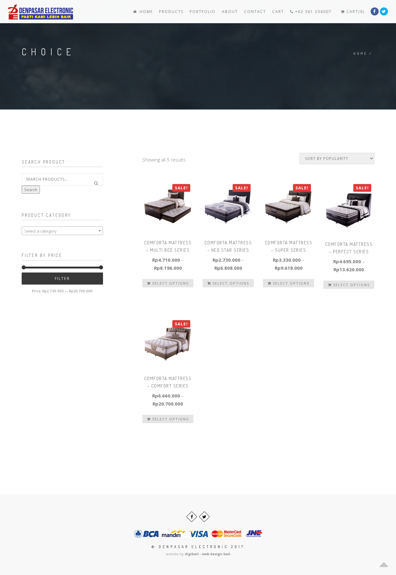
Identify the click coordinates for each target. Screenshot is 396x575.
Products (171, 11)
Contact (255, 11)
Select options (170, 283)
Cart (278, 11)
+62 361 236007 (313, 11)
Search (30, 189)
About (230, 11)
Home (145, 11)
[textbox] (62, 231)
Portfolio (203, 11)
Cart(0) (354, 11)
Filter (62, 278)
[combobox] (62, 230)
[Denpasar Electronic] (26, 11)
